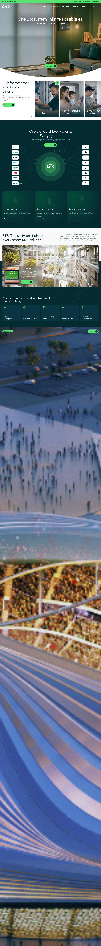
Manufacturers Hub (86, 1)
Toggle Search (91, 6)
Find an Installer (95, 1)
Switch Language (96, 6)
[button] (31, 116)
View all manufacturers (17, 187)
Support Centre (12, 1)
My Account (93, 6)
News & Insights (73, 1)
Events (79, 1)
